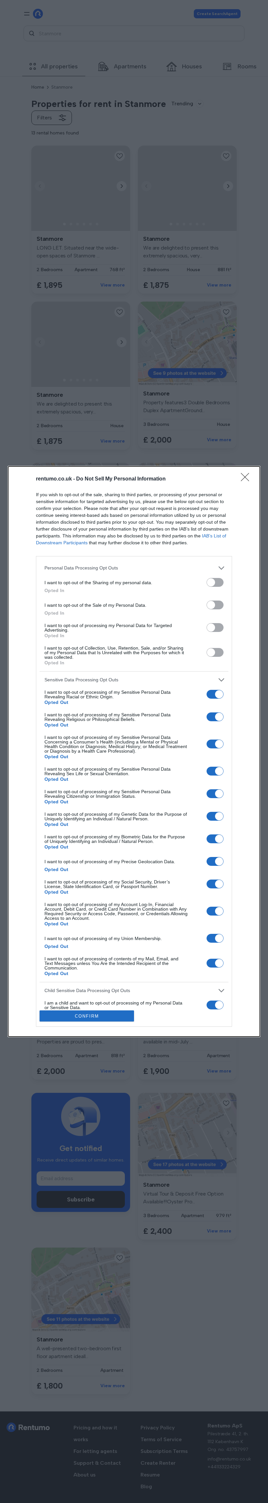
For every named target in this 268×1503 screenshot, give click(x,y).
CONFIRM (87, 1016)
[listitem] (134, 568)
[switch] (215, 582)
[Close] (247, 479)
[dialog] (134, 751)
